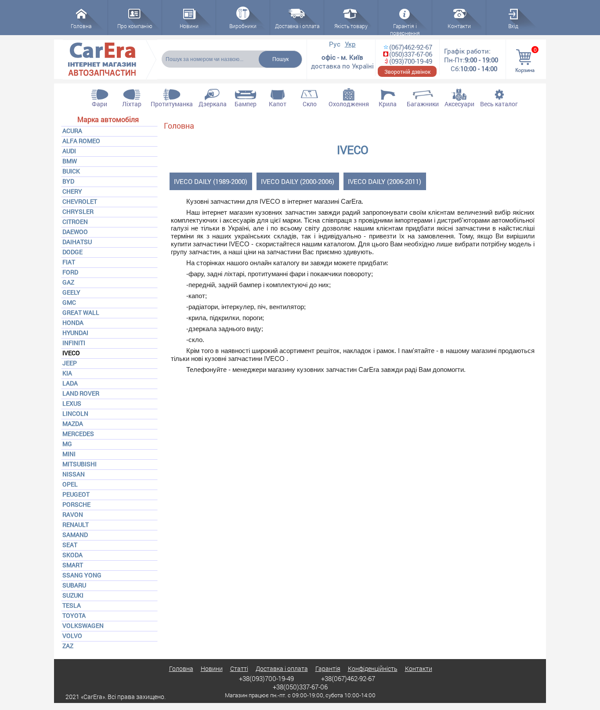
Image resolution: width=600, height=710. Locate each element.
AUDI (69, 151)
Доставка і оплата (282, 668)
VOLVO (72, 635)
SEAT (69, 545)
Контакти (418, 668)
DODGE (72, 252)
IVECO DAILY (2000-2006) (297, 181)
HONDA (72, 322)
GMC (69, 302)
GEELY (71, 292)
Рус (334, 44)
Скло (310, 104)
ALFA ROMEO (81, 141)
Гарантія (327, 668)
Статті (239, 668)
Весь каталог (499, 104)
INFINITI (73, 343)
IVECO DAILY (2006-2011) (384, 181)
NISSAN (73, 474)
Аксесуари (459, 104)
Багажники (423, 104)
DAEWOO (75, 231)
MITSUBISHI (79, 464)
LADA (70, 383)
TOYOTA (74, 615)
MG (67, 444)
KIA (67, 373)
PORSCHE (76, 504)
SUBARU (74, 585)
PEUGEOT (76, 494)
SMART (72, 565)
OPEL (70, 484)
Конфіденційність (373, 668)
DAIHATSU (77, 242)
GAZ (68, 282)
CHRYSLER (78, 211)
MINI (69, 454)
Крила (388, 104)
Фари (99, 104)
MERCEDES (78, 433)
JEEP (69, 363)
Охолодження (349, 104)
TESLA (71, 605)
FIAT (68, 262)
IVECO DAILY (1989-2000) (210, 181)
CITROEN (75, 221)
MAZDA (72, 423)
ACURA (72, 130)
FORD (70, 272)
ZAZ (67, 646)
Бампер (246, 104)
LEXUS (71, 403)
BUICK (71, 171)
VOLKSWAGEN (83, 625)
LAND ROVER (80, 393)
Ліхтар (131, 104)
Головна (179, 125)
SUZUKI (72, 595)
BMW (69, 161)
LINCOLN (75, 413)
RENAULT (75, 524)
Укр (350, 44)
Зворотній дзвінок (407, 71)
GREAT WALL (80, 312)
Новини (212, 668)
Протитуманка (172, 104)
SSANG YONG (81, 575)
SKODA (72, 555)
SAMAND (75, 534)
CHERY (72, 191)
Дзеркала (213, 104)
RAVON (72, 514)
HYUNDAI (75, 332)
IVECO (71, 353)
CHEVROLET (79, 201)
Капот (277, 104)
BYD (68, 181)
